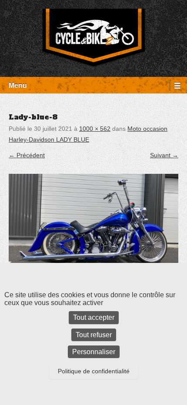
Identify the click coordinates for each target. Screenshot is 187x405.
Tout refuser (94, 335)
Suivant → (164, 155)
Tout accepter (93, 317)
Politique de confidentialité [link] (94, 371)
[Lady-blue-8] (93, 221)
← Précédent (27, 155)
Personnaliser (93, 351)
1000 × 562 (94, 128)
